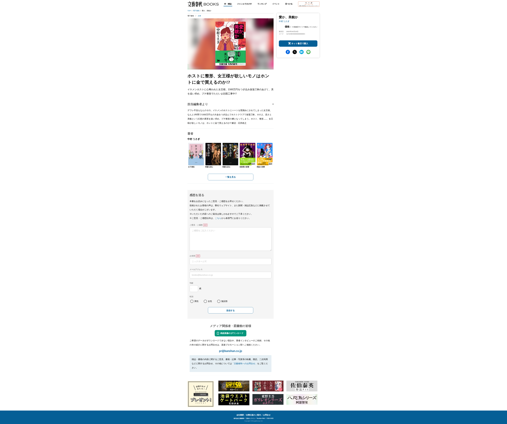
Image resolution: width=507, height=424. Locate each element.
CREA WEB (270, 418)
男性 (196, 301)
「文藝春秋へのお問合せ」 (244, 364)
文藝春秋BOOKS (203, 4)
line (308, 52)
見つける (289, 4)
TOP (189, 10)
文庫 (199, 16)
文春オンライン (250, 418)
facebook (288, 52)
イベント (276, 4)
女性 (210, 301)
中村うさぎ (284, 21)
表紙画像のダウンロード (231, 333)
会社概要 (240, 415)
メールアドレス (196, 269)
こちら (218, 218)
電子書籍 (196, 10)
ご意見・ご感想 (196, 225)
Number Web (261, 418)
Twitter (295, 52)
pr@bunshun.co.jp (230, 351)
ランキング (262, 4)
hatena (301, 52)
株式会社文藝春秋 (239, 418)
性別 (191, 297)
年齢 (191, 283)
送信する (230, 310)
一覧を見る (230, 177)
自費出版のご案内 (253, 415)
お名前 (192, 256)
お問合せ (267, 415)
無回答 (224, 301)
